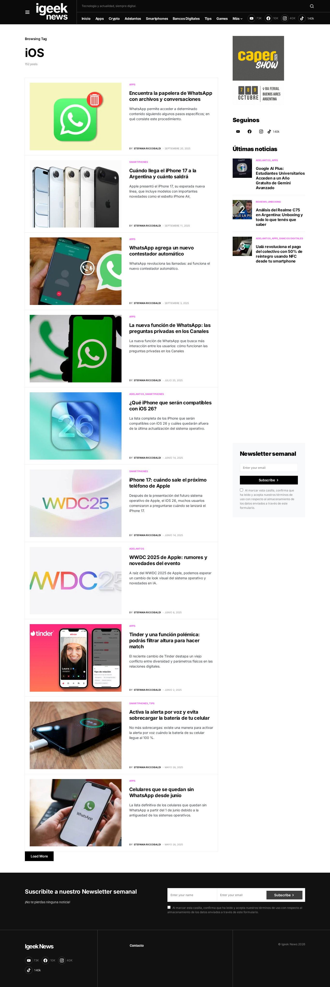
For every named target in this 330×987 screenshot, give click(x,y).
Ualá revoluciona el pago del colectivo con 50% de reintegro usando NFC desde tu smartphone (279, 253)
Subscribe (267, 480)
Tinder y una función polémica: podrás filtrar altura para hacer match (164, 640)
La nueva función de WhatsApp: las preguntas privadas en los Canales (170, 328)
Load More (39, 856)
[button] (27, 12)
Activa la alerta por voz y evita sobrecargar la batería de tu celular (169, 715)
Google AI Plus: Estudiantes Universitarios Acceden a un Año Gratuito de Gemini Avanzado (280, 178)
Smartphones (138, 161)
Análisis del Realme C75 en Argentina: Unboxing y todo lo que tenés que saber (279, 217)
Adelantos (136, 394)
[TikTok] (306, 18)
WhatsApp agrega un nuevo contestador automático (161, 251)
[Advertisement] (269, 347)
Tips (152, 703)
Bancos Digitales (291, 238)
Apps (132, 84)
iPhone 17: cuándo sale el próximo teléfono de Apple (168, 483)
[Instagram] (261, 131)
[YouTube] (238, 131)
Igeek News (39, 946)
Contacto (137, 945)
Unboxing (274, 201)
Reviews (261, 201)
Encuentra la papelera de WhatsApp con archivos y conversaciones (170, 96)
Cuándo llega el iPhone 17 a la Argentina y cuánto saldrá (163, 173)
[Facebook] (249, 131)
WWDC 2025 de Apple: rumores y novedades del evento (168, 560)
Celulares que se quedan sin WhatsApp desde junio (161, 792)
